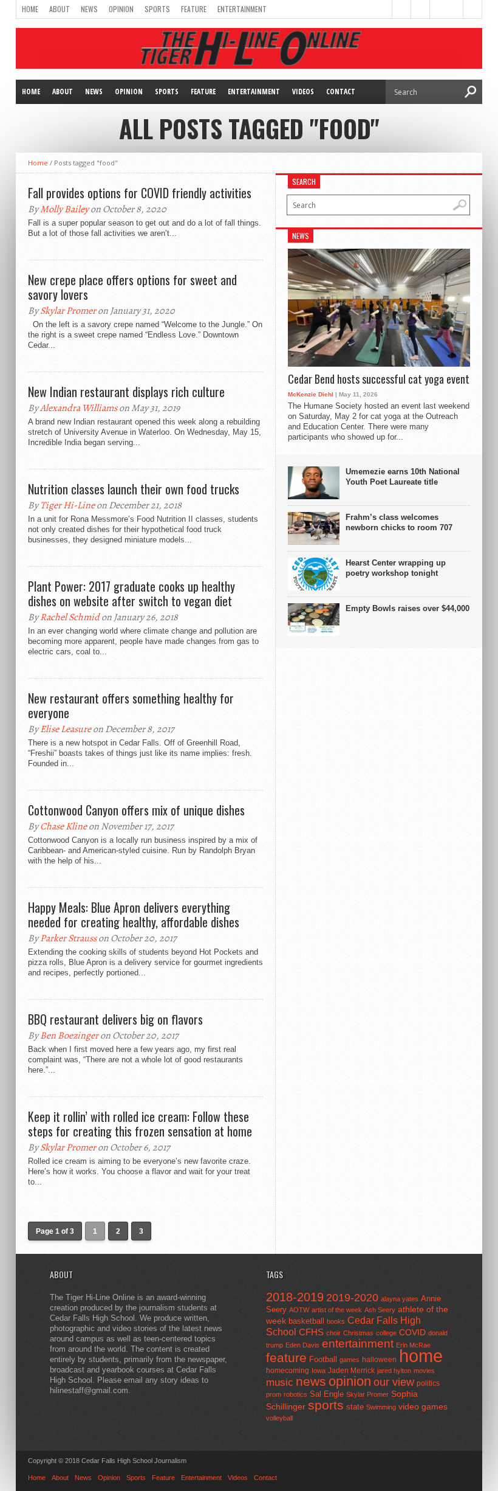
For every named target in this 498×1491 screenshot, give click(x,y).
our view (394, 1382)
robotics (295, 1394)
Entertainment (242, 9)
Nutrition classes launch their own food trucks (133, 489)
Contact (340, 91)
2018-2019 (295, 1297)
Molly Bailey (64, 209)
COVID (412, 1332)
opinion (350, 1381)
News (89, 9)
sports (326, 1405)
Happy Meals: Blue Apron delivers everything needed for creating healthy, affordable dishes (133, 914)
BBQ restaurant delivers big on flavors (115, 1019)
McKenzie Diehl (310, 394)
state (355, 1406)
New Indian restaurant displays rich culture (126, 391)
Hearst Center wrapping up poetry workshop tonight (396, 568)
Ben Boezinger (69, 1035)
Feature (193, 9)
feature (286, 1358)
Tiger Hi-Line (67, 505)
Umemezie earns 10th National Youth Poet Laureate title (403, 476)
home (421, 1356)
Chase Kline (63, 826)
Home (30, 9)
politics (428, 1383)
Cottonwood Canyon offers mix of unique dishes (136, 810)
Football (323, 1359)
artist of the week (337, 1309)
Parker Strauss (68, 938)
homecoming (287, 1370)
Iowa (319, 1370)
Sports (157, 9)
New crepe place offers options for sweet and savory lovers (132, 287)
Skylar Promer (68, 310)
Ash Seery (379, 1309)
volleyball (279, 1418)
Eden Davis (302, 1345)
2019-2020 (352, 1298)
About (59, 9)
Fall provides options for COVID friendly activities (139, 192)
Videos (303, 91)
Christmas (358, 1333)
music (279, 1382)
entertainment (358, 1343)
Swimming (381, 1407)
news (311, 1381)
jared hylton (394, 1370)
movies (424, 1370)
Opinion (121, 9)
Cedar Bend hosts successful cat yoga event (378, 379)
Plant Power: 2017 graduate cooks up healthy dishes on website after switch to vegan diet (131, 593)
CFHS (311, 1332)
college (386, 1333)
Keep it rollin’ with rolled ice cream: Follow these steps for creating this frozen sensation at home (140, 1123)
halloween (379, 1359)
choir (333, 1333)
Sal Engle (327, 1394)
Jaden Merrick (351, 1370)
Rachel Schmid (70, 617)
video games (423, 1406)
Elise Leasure (65, 729)
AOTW (299, 1309)
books (336, 1321)
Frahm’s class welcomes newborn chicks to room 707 (399, 522)
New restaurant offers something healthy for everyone (131, 705)
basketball (306, 1321)
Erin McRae (413, 1345)
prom (273, 1394)
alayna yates (399, 1298)
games (349, 1359)
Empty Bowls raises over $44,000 (407, 608)
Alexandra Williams (78, 408)
